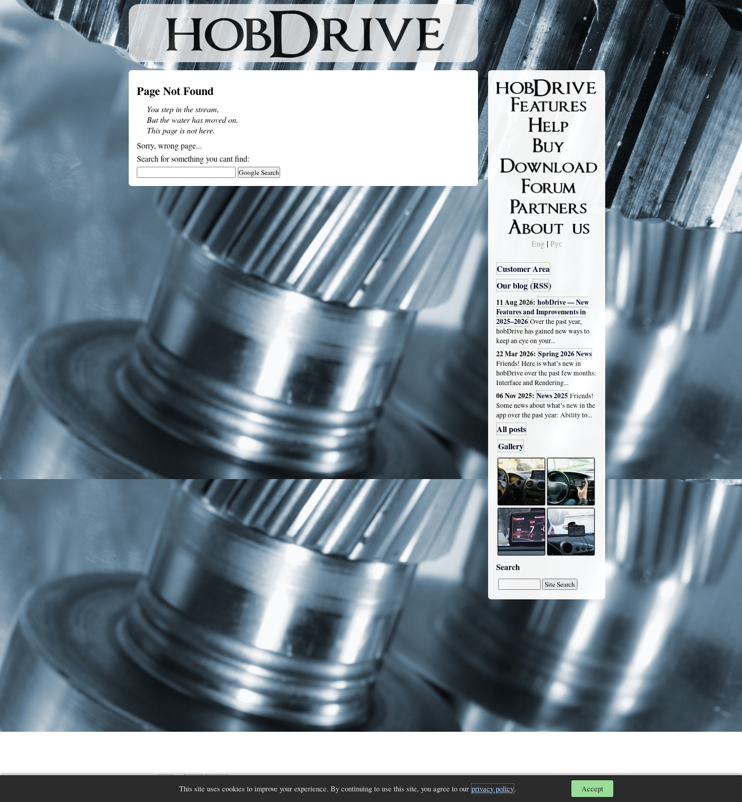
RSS (540, 285)
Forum (514, 184)
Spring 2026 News (565, 354)
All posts (511, 429)
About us (518, 225)
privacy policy (492, 788)
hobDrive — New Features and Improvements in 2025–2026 (542, 311)
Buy (509, 144)
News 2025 (552, 396)
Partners (517, 205)
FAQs (512, 124)
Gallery (510, 446)
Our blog (512, 285)
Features (517, 105)
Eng (538, 243)
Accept (592, 788)
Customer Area (523, 268)
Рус (556, 243)
